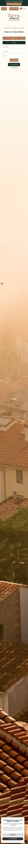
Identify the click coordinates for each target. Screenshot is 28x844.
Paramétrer (13, 834)
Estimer (14, 42)
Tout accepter (13, 838)
